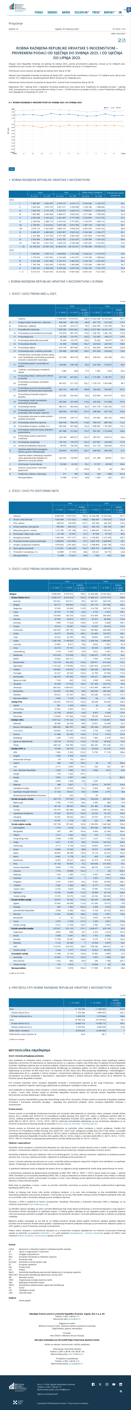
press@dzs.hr (75, 1319)
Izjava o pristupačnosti (47, 1394)
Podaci (39, 12)
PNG (12, 169)
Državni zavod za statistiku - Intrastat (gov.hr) (76, 1123)
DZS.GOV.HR (81, 12)
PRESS (95, 12)
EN (120, 12)
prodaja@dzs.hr (76, 1363)
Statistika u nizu (48, 1233)
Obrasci (52, 12)
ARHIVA (66, 12)
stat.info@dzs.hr (76, 1354)
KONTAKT (109, 12)
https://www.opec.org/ (38, 1204)
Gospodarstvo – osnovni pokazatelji (86, 1233)
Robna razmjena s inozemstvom (32, 1235)
